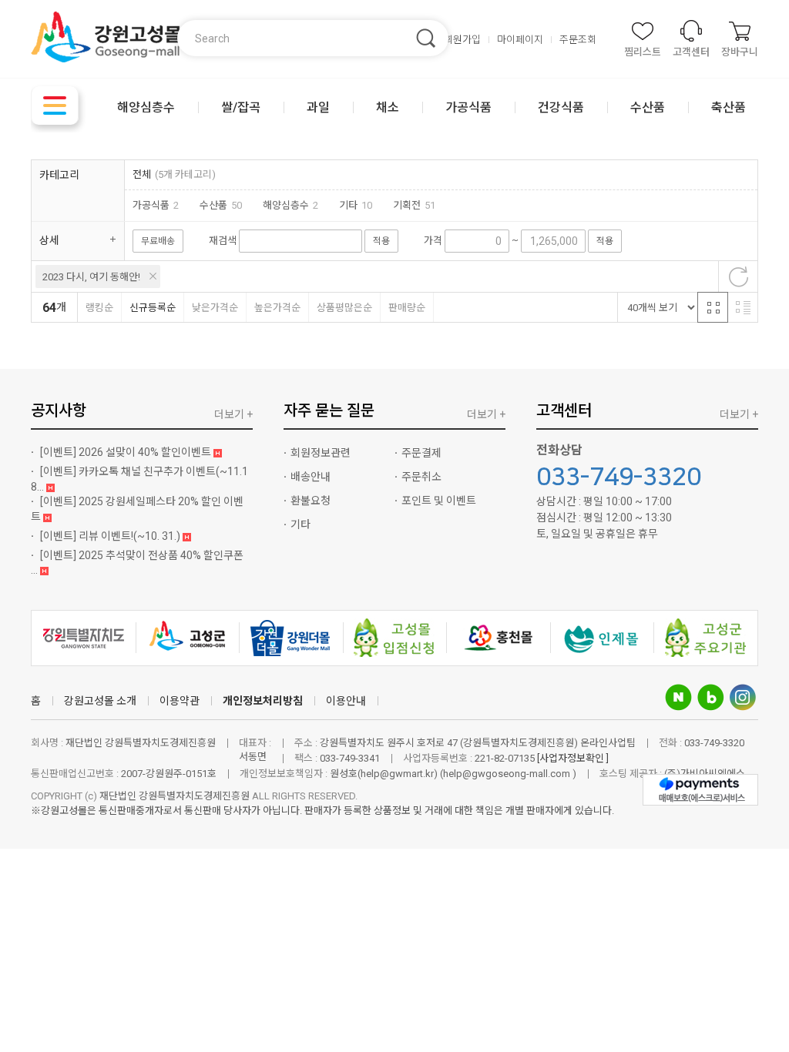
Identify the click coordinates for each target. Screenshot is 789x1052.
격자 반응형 (712, 307)
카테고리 (59, 175)
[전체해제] (738, 276)
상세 (49, 240)
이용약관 (179, 701)
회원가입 (462, 39)
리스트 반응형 (742, 307)
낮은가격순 (215, 307)
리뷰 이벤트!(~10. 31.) (111, 536)
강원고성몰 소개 (100, 701)
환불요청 (310, 500)
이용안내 (346, 701)
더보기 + (233, 414)
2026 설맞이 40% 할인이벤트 (126, 452)
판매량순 (406, 307)
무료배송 (158, 241)
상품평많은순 (344, 307)
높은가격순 (277, 307)
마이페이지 (520, 39)
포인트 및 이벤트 (438, 500)
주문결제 (421, 453)
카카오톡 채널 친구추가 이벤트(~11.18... (139, 479)
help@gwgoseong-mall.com (507, 773)
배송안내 (310, 477)
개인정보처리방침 (263, 701)
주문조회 (577, 39)
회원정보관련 (320, 453)
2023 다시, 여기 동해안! (91, 277)
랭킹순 (99, 307)
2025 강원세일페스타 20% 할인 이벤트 (137, 509)
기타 (300, 524)
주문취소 (421, 477)
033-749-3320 (618, 477)
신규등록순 (152, 307)
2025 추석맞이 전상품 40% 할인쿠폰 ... (137, 563)
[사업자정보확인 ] (573, 758)
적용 (381, 241)
